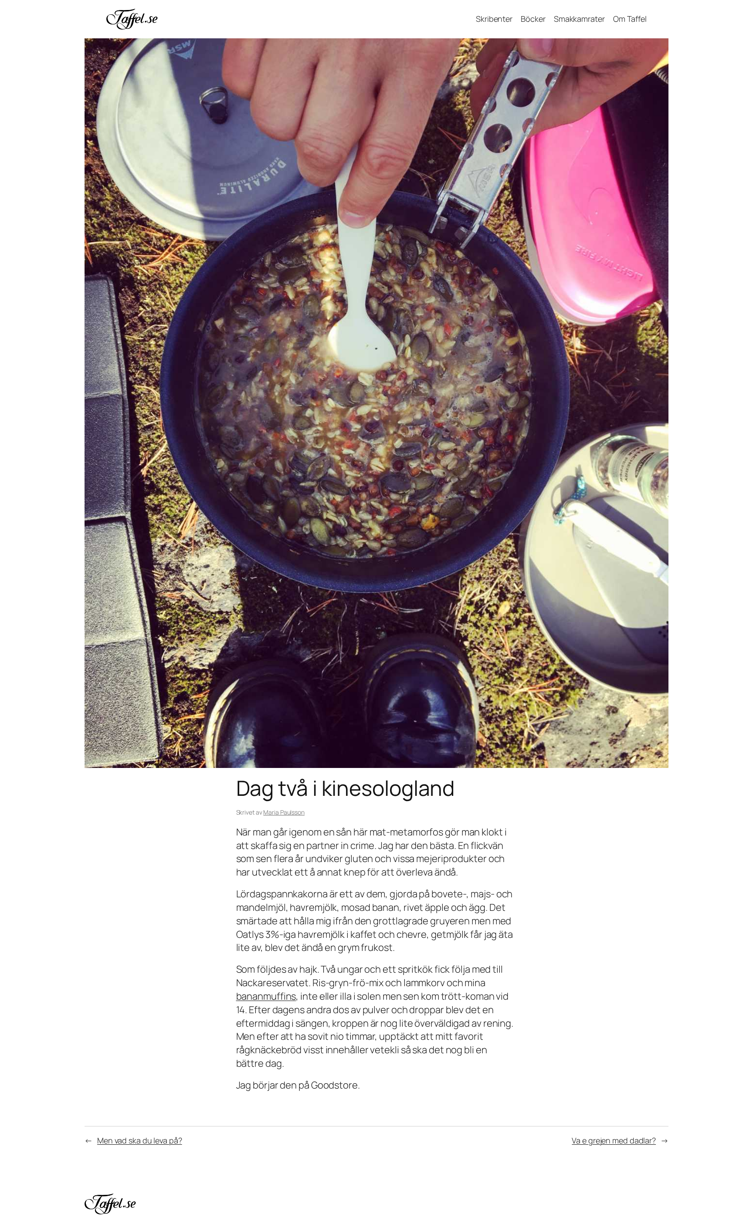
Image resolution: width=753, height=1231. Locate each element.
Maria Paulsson (284, 812)
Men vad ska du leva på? (139, 1140)
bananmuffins (266, 996)
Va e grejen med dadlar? (614, 1140)
